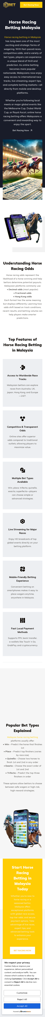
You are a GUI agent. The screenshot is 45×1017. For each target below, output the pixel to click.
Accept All (22, 1006)
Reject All (22, 999)
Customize (22, 992)
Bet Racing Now (31, 5)
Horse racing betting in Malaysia (22, 37)
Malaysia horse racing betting (22, 737)
